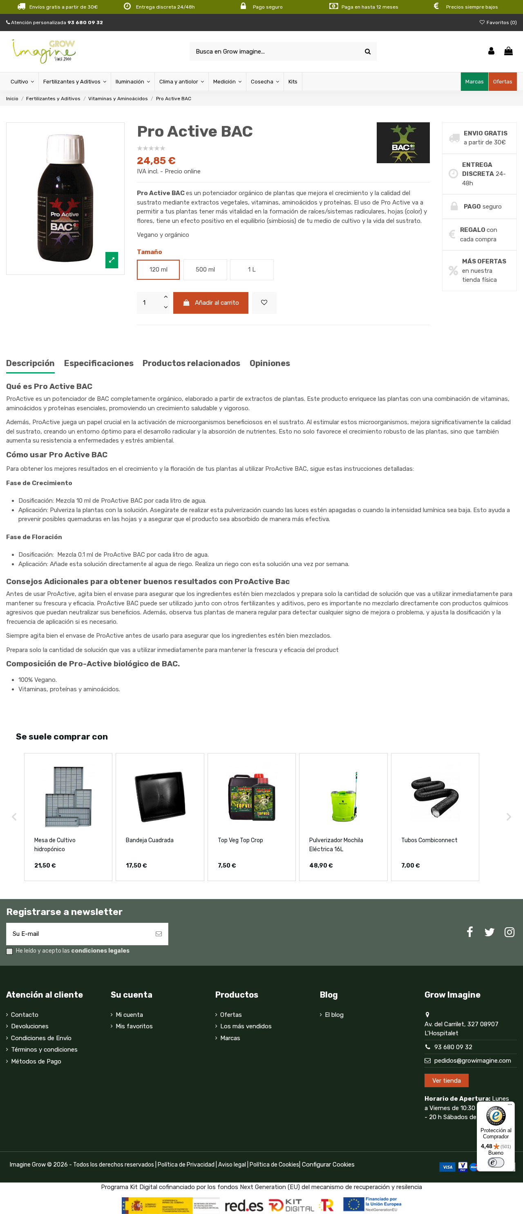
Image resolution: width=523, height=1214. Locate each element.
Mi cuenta (129, 1014)
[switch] (496, 1162)
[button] (14, 817)
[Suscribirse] (159, 934)
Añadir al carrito (217, 302)
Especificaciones (99, 363)
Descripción (30, 363)
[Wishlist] (264, 303)
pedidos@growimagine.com (472, 1060)
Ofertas (231, 1014)
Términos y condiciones (44, 1049)
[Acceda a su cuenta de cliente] (491, 52)
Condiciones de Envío (41, 1038)
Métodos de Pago (36, 1061)
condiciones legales (100, 950)
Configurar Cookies (328, 1164)
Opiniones (270, 363)
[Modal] (65, 199)
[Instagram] (509, 932)
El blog (334, 1014)
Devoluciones (30, 1026)
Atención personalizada (56, 22)
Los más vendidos (246, 1026)
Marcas (230, 1038)
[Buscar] (368, 51)
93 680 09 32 (453, 1047)
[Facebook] (470, 932)
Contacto (24, 1014)
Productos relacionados (191, 363)
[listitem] (68, 817)
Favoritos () (501, 22)
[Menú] (510, 1106)
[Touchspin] (165, 297)
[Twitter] (489, 932)
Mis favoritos (134, 1026)
